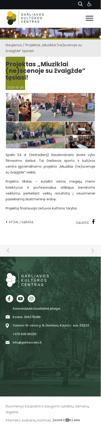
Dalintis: (83, 222)
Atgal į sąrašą (19, 222)
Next (92, 250)
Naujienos (14, 45)
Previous (8, 250)
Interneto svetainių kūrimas (28, 420)
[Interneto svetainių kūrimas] (66, 420)
